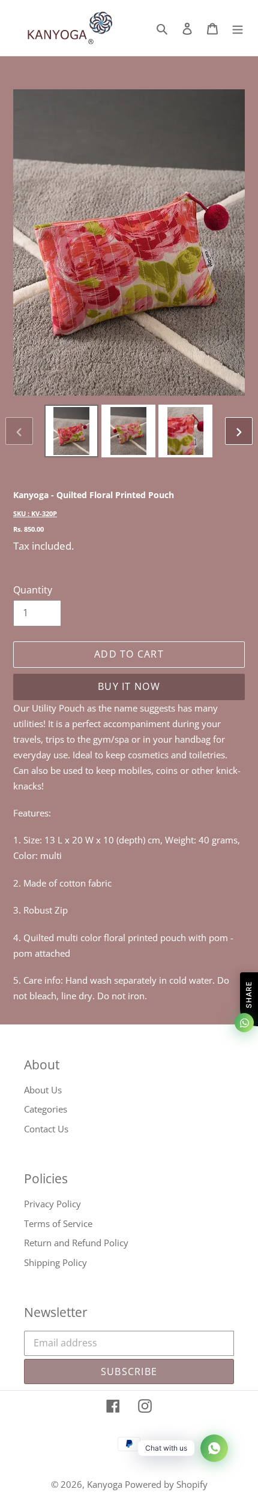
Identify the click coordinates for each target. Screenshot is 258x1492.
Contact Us (46, 1129)
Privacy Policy (52, 1204)
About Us (43, 1090)
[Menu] (237, 28)
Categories (45, 1109)
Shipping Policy (55, 1262)
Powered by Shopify (166, 1484)
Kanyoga (106, 1484)
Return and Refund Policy (76, 1243)
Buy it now (129, 686)
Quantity (32, 589)
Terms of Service (58, 1223)
